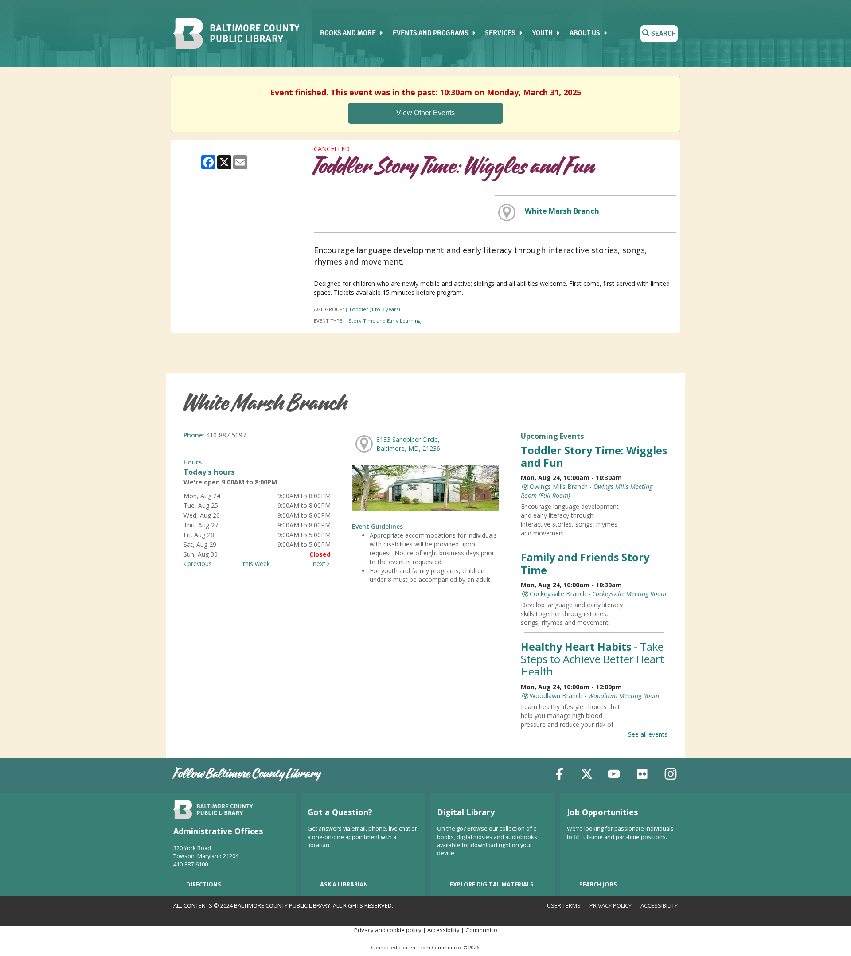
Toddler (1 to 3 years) (374, 309)
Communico (481, 930)
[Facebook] (560, 775)
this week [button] (256, 563)
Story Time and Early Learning (384, 320)
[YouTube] (614, 775)
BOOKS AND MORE (348, 33)
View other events (425, 113)
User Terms (564, 905)
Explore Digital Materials (492, 884)
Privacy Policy (610, 905)
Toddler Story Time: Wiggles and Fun (594, 456)
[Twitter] (587, 775)
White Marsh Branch (562, 211)
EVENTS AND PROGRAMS (431, 33)
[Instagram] (671, 775)
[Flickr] (642, 775)
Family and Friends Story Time (585, 563)
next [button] (320, 563)
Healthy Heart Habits (592, 659)
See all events (648, 734)
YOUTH (543, 33)
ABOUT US (585, 33)
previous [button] (199, 563)
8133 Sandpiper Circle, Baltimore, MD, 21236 (408, 444)
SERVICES (501, 33)
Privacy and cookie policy (388, 930)
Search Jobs (598, 884)
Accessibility (659, 905)
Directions (203, 884)
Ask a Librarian (344, 884)
